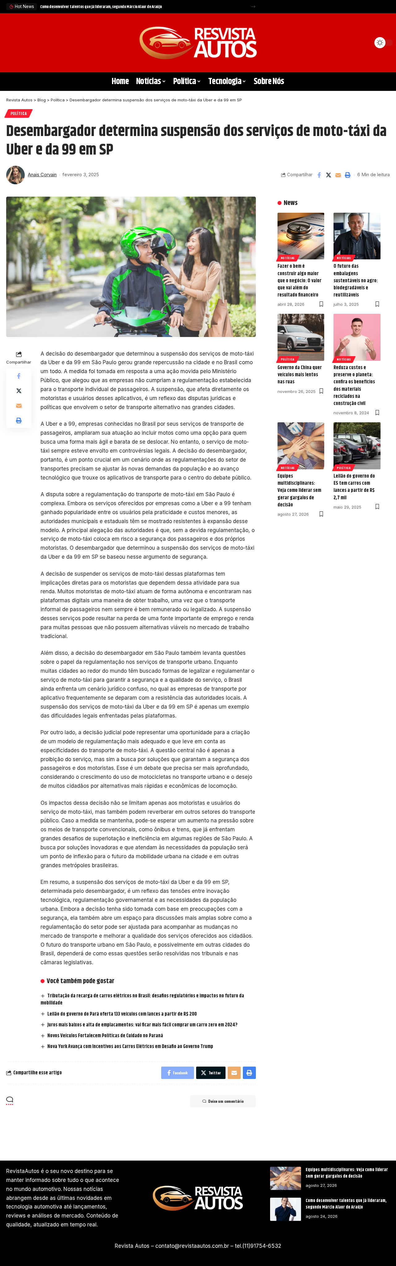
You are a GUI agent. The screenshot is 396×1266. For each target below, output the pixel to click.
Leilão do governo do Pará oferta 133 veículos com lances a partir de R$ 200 (122, 1014)
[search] (14, 42)
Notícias (288, 258)
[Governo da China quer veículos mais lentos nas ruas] (301, 337)
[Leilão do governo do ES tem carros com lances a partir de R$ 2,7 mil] (357, 445)
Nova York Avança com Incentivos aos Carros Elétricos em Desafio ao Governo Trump (130, 1047)
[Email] (338, 175)
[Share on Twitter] (328, 175)
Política (19, 113)
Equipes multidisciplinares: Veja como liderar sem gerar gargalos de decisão (299, 490)
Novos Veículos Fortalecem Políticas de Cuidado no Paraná (105, 1036)
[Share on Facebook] (319, 175)
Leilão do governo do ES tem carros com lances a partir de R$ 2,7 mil (354, 487)
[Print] (347, 175)
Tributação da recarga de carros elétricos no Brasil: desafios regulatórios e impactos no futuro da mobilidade (142, 999)
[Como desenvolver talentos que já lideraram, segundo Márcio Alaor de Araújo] (285, 1209)
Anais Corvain (42, 174)
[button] (253, 7)
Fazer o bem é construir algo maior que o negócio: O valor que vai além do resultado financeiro (299, 280)
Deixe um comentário (225, 1101)
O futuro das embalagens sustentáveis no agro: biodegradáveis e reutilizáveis (356, 280)
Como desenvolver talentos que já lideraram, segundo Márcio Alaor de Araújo (101, 7)
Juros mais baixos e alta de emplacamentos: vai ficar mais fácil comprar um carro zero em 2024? (142, 1025)
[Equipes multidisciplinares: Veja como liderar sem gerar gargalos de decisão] (301, 445)
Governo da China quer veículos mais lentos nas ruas (300, 375)
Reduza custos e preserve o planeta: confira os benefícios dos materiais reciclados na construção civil (354, 385)
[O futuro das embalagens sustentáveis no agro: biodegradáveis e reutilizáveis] (357, 236)
